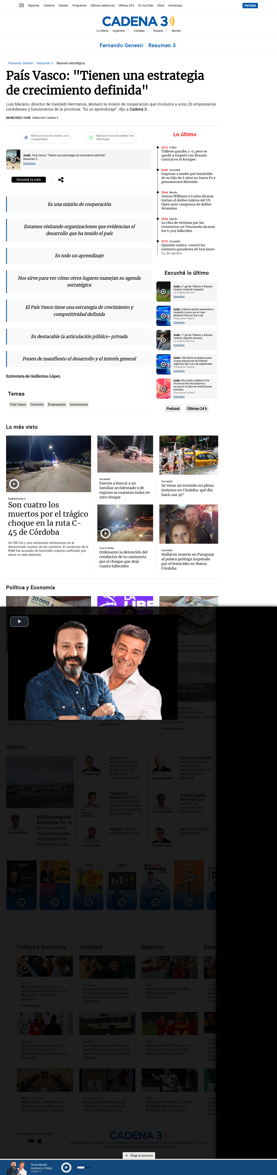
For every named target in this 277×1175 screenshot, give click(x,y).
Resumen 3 (162, 45)
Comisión (37, 404)
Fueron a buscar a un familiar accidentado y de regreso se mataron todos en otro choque (124, 490)
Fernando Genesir (122, 45)
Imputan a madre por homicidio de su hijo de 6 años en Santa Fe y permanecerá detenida (188, 178)
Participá (250, 5)
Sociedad (174, 169)
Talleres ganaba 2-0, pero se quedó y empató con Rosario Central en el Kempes (184, 155)
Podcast (173, 408)
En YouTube (145, 5)
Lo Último (102, 31)
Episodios (29, 163)
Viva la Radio (106, 548)
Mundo (176, 31)
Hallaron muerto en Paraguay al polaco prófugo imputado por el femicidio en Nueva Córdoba (187, 561)
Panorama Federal (179, 263)
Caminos (49, 5)
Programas (79, 5)
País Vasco (18, 404)
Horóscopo (175, 5)
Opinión (63, 5)
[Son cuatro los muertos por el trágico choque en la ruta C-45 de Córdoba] (48, 464)
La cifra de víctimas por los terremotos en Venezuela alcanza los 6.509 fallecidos (188, 227)
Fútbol (172, 147)
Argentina (119, 31)
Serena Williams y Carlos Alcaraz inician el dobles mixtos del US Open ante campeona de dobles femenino (187, 202)
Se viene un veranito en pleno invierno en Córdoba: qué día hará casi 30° (187, 490)
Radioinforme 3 (17, 498)
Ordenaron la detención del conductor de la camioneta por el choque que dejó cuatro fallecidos (123, 559)
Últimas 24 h (126, 5)
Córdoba (139, 31)
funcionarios (79, 404)
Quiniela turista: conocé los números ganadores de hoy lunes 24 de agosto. (188, 249)
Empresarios (57, 404)
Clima (160, 5)
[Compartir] (60, 180)
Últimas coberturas (103, 5)
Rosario (158, 31)
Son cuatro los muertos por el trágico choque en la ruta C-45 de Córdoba (48, 518)
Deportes (33, 5)
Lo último (185, 134)
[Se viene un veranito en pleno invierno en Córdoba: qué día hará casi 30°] (188, 455)
